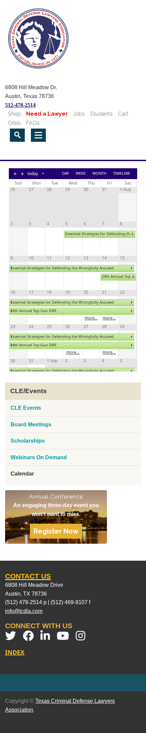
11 (49, 258)
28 (49, 190)
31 (104, 190)
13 (86, 258)
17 (31, 292)
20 (86, 292)
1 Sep (52, 361)
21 (104, 292)
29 (67, 190)
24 (31, 327)
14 (104, 258)
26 (13, 190)
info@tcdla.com (23, 611)
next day (22, 173)
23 (13, 327)
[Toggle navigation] (38, 135)
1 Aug (125, 190)
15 (122, 258)
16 (13, 292)
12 (67, 258)
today (33, 173)
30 (86, 190)
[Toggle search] (17, 135)
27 (31, 190)
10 (31, 258)
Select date (43, 174)
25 (49, 327)
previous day (15, 173)
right (132, 234)
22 (122, 292)
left (11, 268)
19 (67, 292)
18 (49, 292)
